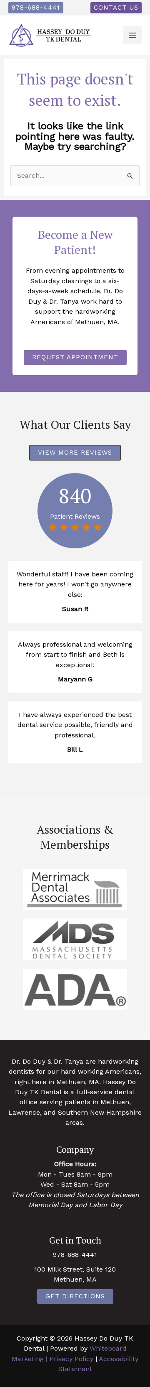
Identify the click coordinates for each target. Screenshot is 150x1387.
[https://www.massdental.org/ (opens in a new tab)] (75, 939)
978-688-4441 (75, 1255)
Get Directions (75, 1296)
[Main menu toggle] (132, 35)
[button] (35, 7)
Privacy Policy (71, 1359)
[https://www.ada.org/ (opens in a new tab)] (75, 989)
